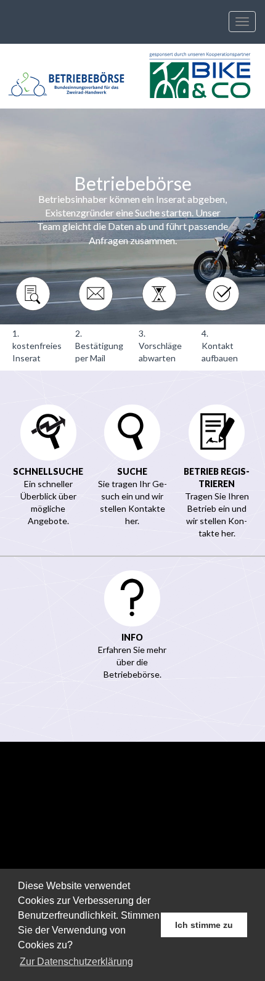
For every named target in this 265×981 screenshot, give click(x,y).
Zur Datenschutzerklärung (76, 961)
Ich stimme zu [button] (204, 925)
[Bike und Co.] (199, 76)
